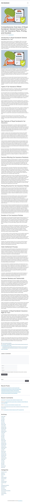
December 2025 (3, 427)
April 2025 (2, 437)
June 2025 (2, 435)
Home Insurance (3, 478)
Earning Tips (3, 474)
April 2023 (2, 464)
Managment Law (3, 486)
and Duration (4, 344)
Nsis (2, 406)
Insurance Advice (4, 481)
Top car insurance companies (6, 343)
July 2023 (2, 460)
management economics (5, 485)
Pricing (10, 345)
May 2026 (2, 420)
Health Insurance (3, 477)
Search (2, 379)
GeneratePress (20, 500)
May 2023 (2, 463)
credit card (3, 473)
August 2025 (3, 432)
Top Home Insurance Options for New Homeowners (9, 393)
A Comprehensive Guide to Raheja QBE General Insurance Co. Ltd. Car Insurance (15, 346)
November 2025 (3, 428)
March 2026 (3, 423)
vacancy (2, 494)
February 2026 (3, 424)
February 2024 (3, 451)
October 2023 (3, 456)
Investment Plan (3, 482)
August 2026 (3, 416)
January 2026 (3, 425)
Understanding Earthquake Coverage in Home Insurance (10, 390)
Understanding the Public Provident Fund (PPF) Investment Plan (14, 409)
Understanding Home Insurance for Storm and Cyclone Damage (11, 389)
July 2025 (2, 433)
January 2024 (3, 452)
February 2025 (3, 440)
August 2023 (3, 459)
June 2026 (3, 419)
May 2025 (2, 436)
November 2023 (3, 455)
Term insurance (3, 489)
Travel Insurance (3, 493)
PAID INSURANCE (5, 3)
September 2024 (3, 447)
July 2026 (2, 417)
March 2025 (3, 439)
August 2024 (3, 448)
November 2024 (3, 444)
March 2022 (3, 467)
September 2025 (3, 431)
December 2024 (3, 443)
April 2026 (2, 421)
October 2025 (3, 429)
